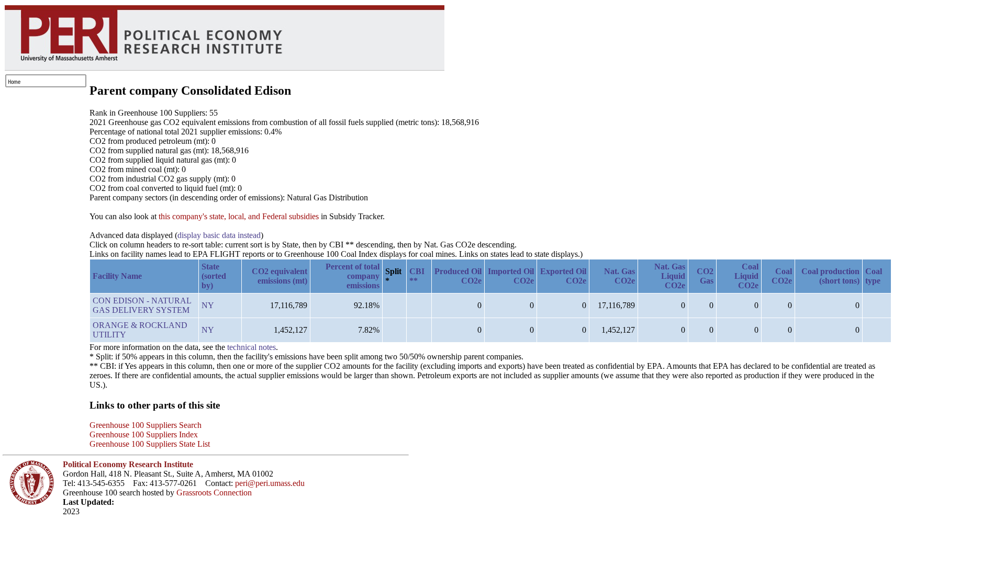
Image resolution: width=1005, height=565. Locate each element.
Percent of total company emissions (352, 276)
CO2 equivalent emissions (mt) (279, 276)
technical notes (251, 347)
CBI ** (417, 276)
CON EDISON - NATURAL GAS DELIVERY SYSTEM (142, 305)
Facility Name (117, 276)
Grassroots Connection (214, 492)
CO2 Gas (705, 276)
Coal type (873, 276)
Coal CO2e (782, 276)
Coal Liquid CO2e (746, 276)
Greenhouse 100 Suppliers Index (144, 434)
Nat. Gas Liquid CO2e (669, 276)
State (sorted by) (214, 276)
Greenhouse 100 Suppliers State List (150, 443)
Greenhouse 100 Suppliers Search (146, 425)
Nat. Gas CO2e (619, 276)
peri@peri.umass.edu (270, 483)
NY (208, 305)
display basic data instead (219, 235)
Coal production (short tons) (830, 276)
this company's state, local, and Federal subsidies (239, 216)
